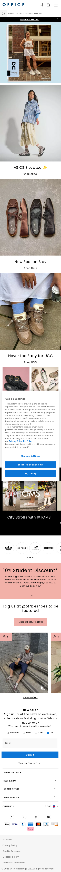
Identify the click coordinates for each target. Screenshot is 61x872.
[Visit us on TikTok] (49, 817)
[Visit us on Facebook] (12, 817)
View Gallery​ (30, 697)
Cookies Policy (11, 856)
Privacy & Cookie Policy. (21, 441)
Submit (30, 754)
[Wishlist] (39, 5)
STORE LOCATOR (13, 772)
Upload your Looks (30, 622)
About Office (11, 789)
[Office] (14, 4)
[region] (30, 436)
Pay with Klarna (29, 19)
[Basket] (46, 5)
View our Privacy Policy (30, 763)
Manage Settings (30, 456)
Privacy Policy (10, 845)
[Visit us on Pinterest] (24, 817)
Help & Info (10, 780)
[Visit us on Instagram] (37, 817)
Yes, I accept (30, 473)
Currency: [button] (27, 806)
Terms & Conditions (14, 862)
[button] (24, 663)
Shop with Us (11, 797)
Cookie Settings (12, 851)
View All (30, 557)
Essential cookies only (30, 464)
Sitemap (7, 839)
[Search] (3, 13)
